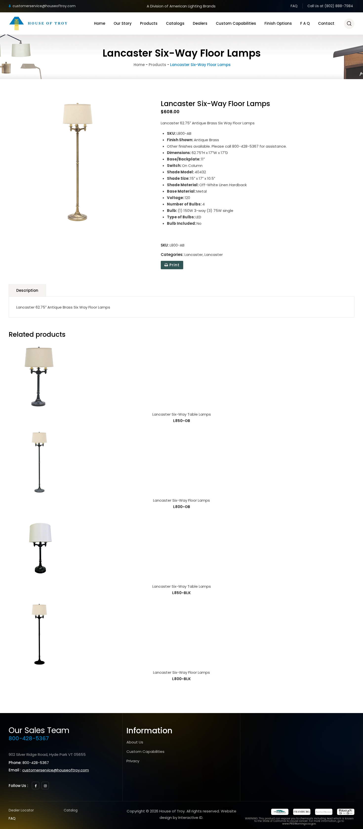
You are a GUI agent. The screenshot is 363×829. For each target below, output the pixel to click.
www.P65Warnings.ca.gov (299, 824)
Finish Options (278, 23)
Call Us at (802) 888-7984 (330, 5)
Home (99, 23)
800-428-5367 (29, 738)
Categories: (172, 254)
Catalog (71, 810)
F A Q (305, 23)
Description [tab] (27, 290)
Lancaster (193, 254)
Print (174, 265)
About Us (134, 742)
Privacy (132, 760)
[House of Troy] (38, 23)
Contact (326, 23)
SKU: (165, 245)
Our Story (123, 23)
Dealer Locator (21, 810)
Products (149, 23)
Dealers (200, 23)
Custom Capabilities (236, 23)
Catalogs (175, 23)
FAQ (294, 5)
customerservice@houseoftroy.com (44, 5)
